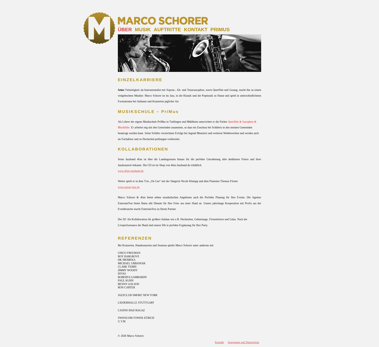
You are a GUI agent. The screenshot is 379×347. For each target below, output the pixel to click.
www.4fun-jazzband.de (131, 170)
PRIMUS (220, 29)
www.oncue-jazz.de (129, 187)
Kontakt (195, 29)
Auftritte (167, 29)
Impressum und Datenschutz (243, 342)
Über (125, 29)
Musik (143, 29)
